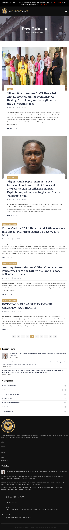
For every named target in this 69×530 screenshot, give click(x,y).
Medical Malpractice (10, 385)
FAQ (2, 457)
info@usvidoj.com (11, 502)
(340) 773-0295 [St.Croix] (14, 497)
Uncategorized (8, 411)
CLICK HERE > (57, 2)
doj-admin (11, 107)
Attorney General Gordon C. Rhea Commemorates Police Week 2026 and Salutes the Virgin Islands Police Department (33, 271)
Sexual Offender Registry (11, 402)
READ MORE (11, 128)
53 (50, 336)
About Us (4, 455)
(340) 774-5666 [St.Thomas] (15, 496)
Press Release (12, 177)
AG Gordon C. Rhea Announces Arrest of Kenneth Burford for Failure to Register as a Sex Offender (38, 354)
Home (28, 33)
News (10, 89)
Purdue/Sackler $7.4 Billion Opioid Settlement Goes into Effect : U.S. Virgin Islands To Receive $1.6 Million (33, 232)
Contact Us (4, 460)
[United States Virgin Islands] (14, 11)
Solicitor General (9, 407)
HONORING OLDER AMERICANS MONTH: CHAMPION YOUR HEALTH (27, 306)
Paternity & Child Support (12, 394)
